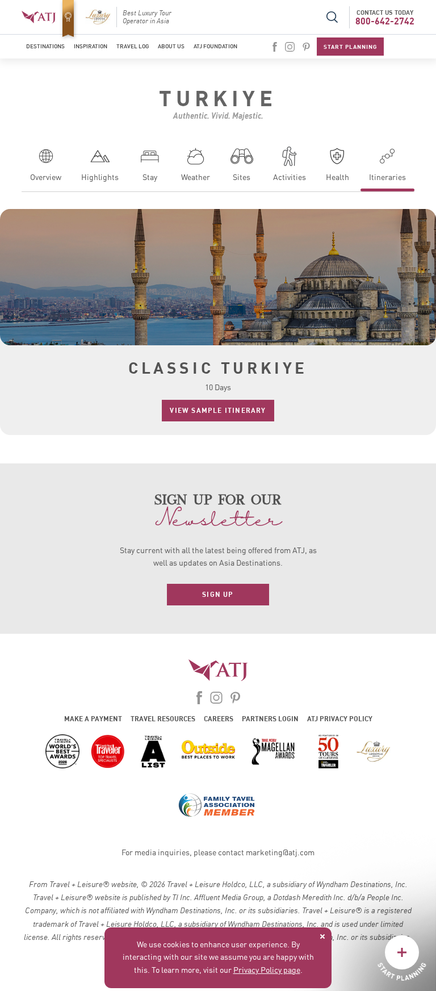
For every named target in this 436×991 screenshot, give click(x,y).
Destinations (45, 46)
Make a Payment (93, 718)
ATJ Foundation (215, 46)
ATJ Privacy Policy (339, 718)
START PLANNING (350, 46)
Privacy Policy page (266, 971)
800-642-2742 (384, 21)
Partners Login (270, 718)
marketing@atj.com (280, 853)
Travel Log (132, 46)
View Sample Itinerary (218, 410)
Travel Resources (163, 718)
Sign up (217, 594)
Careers (218, 718)
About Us (171, 46)
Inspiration (90, 46)
